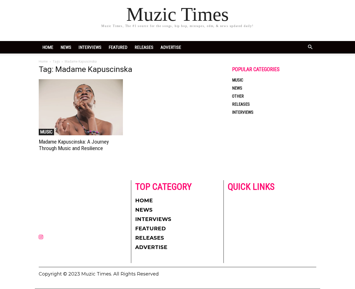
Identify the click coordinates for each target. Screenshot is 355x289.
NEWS (66, 47)
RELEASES (144, 47)
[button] (310, 47)
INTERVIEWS (89, 47)
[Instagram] (41, 237)
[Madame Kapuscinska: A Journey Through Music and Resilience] (81, 107)
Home (47, 47)
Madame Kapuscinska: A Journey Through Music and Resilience (74, 145)
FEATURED (118, 47)
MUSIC (46, 132)
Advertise (171, 47)
